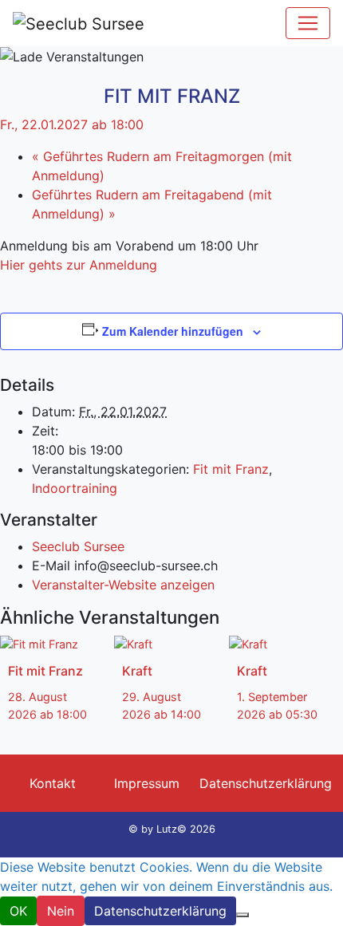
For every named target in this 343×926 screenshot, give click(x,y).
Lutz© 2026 (185, 829)
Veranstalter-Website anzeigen (123, 585)
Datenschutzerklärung (265, 783)
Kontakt (53, 783)
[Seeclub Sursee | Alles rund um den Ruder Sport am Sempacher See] (78, 23)
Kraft (137, 671)
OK (18, 911)
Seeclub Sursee (78, 546)
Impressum (146, 783)
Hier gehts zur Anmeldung (78, 265)
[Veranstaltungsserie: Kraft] (127, 731)
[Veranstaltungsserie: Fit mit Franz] (13, 731)
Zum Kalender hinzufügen (172, 331)
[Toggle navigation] (308, 23)
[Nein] (242, 914)
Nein (60, 911)
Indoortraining (74, 488)
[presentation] (39, 643)
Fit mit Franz (231, 469)
